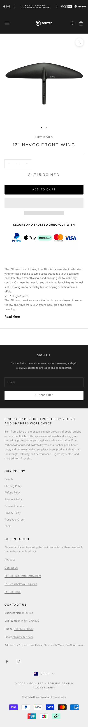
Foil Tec (23, 436)
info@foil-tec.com (22, 637)
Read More (12, 317)
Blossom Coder (58, 697)
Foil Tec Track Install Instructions (23, 576)
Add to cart (44, 189)
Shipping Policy (13, 486)
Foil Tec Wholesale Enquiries (21, 584)
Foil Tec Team (13, 592)
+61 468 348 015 (23, 629)
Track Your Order (15, 519)
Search (9, 479)
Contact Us (11, 568)
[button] (44, 203)
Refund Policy (13, 492)
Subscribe (44, 395)
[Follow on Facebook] (4, 6)
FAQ (7, 526)
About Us (10, 559)
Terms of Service (14, 506)
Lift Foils (44, 137)
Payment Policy (14, 499)
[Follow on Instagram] (8, 6)
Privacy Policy (13, 513)
